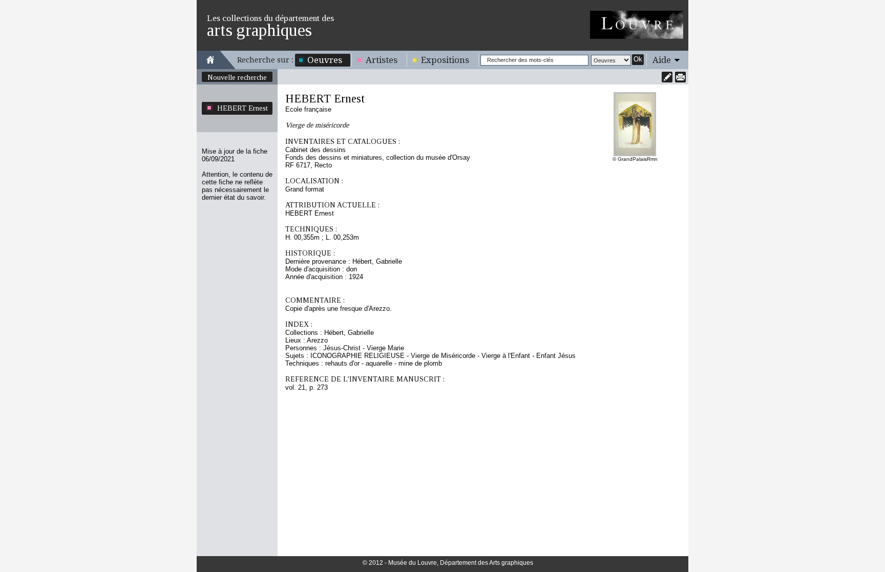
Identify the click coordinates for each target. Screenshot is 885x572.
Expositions (445, 60)
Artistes (381, 60)
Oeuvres (324, 60)
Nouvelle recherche (237, 77)
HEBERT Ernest (242, 108)
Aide (661, 60)
